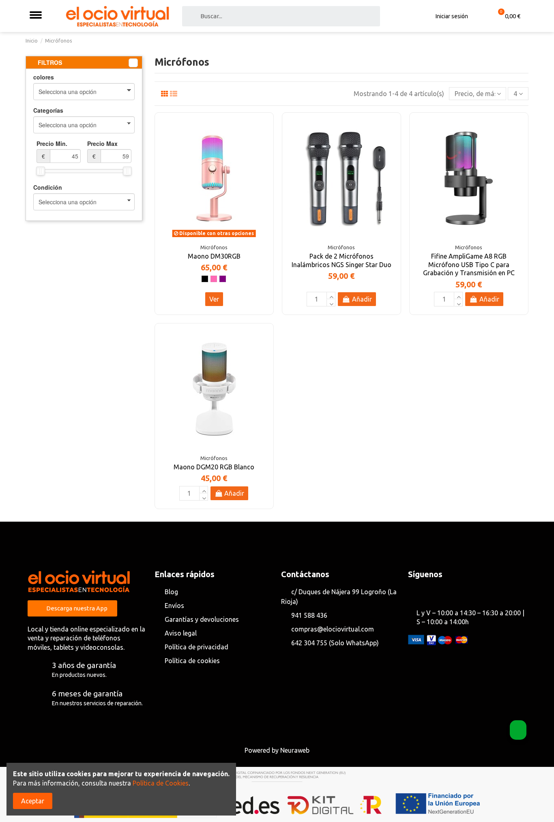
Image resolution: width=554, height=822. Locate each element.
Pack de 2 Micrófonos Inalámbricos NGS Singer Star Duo (341, 260)
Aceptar (32, 801)
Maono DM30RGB (214, 256)
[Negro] (205, 279)
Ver (214, 299)
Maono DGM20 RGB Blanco (214, 467)
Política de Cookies (161, 783)
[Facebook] (414, 592)
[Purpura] (222, 279)
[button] (72, 608)
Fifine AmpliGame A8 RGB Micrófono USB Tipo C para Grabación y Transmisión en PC (469, 265)
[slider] (40, 171)
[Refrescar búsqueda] (133, 62)
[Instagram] (427, 592)
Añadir (362, 299)
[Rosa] (213, 279)
